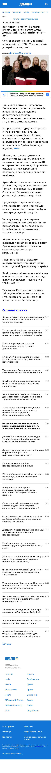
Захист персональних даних (35, 738)
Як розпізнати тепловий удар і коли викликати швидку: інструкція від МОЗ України (22, 572)
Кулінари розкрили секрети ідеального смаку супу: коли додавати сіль (18, 346)
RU (46, 4)
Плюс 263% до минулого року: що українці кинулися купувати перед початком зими (21, 359)
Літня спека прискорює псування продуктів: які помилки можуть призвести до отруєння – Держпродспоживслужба (21, 411)
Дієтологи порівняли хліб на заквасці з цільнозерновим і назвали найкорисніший (23, 532)
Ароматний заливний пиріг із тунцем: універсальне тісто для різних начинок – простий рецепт (21, 633)
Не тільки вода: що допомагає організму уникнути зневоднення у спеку (22, 545)
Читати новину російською (25, 19)
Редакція (7, 732)
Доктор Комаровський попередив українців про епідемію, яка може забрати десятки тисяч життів (21, 439)
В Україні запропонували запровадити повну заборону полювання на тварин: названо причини (19, 491)
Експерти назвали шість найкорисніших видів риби (17, 464)
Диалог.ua (39, 747)
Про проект (8, 726)
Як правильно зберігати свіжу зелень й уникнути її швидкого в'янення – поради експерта (23, 599)
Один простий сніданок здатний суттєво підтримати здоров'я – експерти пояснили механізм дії (20, 505)
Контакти (7, 737)
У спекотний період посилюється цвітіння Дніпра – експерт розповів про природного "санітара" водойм (22, 332)
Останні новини (15, 310)
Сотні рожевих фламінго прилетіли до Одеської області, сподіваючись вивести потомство (22, 519)
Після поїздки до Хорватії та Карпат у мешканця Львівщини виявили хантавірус (23, 476)
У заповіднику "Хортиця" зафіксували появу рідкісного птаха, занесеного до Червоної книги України (23, 585)
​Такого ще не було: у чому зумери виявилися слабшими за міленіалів (22, 371)
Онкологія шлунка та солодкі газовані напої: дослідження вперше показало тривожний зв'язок (23, 319)
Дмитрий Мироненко (20, 53)
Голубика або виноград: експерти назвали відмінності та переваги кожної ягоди (21, 383)
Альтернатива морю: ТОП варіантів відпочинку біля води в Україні (21, 621)
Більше (7, 644)
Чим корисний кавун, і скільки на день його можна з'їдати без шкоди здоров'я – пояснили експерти (22, 396)
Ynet (16, 148)
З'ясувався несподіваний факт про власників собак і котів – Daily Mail (21, 610)
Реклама (28, 726)
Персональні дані (33, 732)
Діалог (4, 16)
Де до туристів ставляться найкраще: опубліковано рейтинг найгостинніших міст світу (23, 452)
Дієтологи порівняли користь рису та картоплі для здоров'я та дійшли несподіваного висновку (23, 559)
